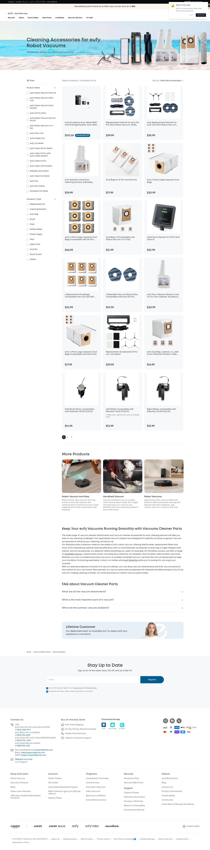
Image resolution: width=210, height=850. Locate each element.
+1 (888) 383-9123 (22, 746)
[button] (172, 81)
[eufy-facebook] (172, 720)
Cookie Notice (182, 839)
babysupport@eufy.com (33, 753)
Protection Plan (131, 778)
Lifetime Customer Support (78, 738)
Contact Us (167, 787)
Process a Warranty (133, 801)
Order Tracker (55, 778)
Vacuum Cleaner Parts (42, 652)
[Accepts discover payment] (188, 727)
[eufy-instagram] (165, 720)
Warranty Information (134, 797)
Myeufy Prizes (55, 798)
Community (167, 800)
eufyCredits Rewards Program (63, 787)
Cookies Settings (147, 839)
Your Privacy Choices (122, 839)
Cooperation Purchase (97, 778)
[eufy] (31, 2)
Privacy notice (103, 839)
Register (152, 680)
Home (29, 652)
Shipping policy (70, 839)
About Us (55, 839)
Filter (32, 81)
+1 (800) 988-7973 (23, 730)
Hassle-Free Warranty (75, 733)
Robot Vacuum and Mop (75, 497)
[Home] (18, 13)
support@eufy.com (43, 750)
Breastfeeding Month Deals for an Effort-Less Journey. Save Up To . (105, 6)
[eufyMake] (40, 2)
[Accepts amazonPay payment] (171, 727)
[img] (165, 727)
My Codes (53, 783)
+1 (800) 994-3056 (23, 740)
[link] (123, 630)
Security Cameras (19, 783)
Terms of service (165, 839)
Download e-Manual (134, 810)
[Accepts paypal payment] (171, 732)
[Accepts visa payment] (188, 732)
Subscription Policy (21, 842)
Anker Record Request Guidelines (178, 804)
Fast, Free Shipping (74, 725)
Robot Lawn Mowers (21, 791)
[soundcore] (52, 2)
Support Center (131, 793)
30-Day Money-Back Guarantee (80, 729)
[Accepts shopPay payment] (177, 732)
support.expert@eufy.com (33, 755)
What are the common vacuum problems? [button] (85, 608)
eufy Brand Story (170, 778)
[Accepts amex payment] (177, 727)
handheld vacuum (73, 554)
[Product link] (81, 102)
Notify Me (200, 15)
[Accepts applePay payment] (182, 727)
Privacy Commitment (172, 791)
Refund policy (87, 839)
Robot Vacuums (153, 497)
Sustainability (168, 796)
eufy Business (92, 783)
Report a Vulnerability (134, 806)
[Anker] (11, 2)
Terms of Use (78, 688)
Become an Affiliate (95, 796)
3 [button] (71, 437)
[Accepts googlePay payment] (194, 727)
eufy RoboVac (131, 560)
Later (191, 15)
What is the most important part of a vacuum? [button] (88, 600)
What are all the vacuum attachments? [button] (84, 592)
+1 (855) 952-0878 (22, 735)
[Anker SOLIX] (21, 2)
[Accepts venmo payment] (182, 732)
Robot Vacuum (18, 778)
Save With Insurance (96, 800)
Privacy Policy (92, 688)
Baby (13, 787)
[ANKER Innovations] (193, 2)
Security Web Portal (133, 783)
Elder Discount (93, 791)
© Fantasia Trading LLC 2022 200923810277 (30, 839)
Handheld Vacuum (113, 497)
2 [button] (67, 437)
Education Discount (95, 787)
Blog (164, 783)
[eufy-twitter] (179, 720)
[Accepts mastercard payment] (165, 732)
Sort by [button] (155, 81)
